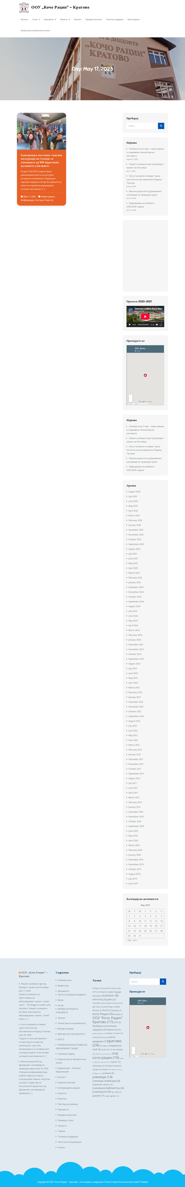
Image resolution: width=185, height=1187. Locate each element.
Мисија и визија (65, 1028)
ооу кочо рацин (105, 1055)
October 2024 (134, 596)
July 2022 (132, 725)
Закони (61, 1017)
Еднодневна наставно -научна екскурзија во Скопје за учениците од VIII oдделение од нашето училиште (41, 160)
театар (114, 1069)
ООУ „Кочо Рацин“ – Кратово (60, 7)
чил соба (116, 1092)
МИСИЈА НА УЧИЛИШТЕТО (71, 1034)
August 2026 (134, 491)
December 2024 (135, 587)
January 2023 (134, 697)
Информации (27, 200)
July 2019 (132, 878)
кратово (107, 1043)
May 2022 (133, 735)
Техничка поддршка (114, 19)
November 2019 (136, 864)
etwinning (99, 999)
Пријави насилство (94, 19)
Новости (64, 19)
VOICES (107, 1010)
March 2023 (134, 687)
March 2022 (134, 745)
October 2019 (134, 869)
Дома (60, 1000)
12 (151, 921)
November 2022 (136, 706)
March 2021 (134, 797)
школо (98, 1095)
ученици (102, 1077)
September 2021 (136, 773)
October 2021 (134, 768)
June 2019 (133, 883)
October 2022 (134, 711)
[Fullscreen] (161, 324)
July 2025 (132, 553)
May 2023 (133, 678)
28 (161, 931)
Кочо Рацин (102, 1014)
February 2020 (135, 850)
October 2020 (134, 821)
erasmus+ (110, 995)
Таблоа (61, 1131)
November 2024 (136, 592)
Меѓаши (118, 1014)
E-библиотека (64, 980)
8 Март (96, 988)
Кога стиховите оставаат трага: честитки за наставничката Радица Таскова (144, 179)
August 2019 (134, 874)
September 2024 (136, 601)
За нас (35, 19)
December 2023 (135, 644)
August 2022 (134, 721)
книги (96, 1037)
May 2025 (133, 563)
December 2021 (135, 759)
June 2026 (133, 501)
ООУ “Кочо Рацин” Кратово (107, 1019)
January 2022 (134, 754)
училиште (101, 1092)
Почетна (24, 19)
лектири (104, 1046)
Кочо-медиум (133, 19)
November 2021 (136, 764)
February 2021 (135, 802)
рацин (106, 1069)
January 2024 (134, 639)
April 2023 (133, 682)
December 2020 (135, 811)
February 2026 (135, 520)
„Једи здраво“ (112, 1096)
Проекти (62, 1125)
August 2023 (134, 663)
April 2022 (133, 740)
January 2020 (134, 854)
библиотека (113, 1029)
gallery (111, 999)
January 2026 (134, 525)
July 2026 (132, 496)
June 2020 (133, 831)
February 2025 (135, 577)
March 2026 (134, 515)
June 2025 (133, 558)
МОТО (61, 1039)
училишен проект (102, 1084)
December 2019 (135, 859)
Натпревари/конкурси (69, 1088)
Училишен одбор (66, 1053)
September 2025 (136, 544)
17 (140, 926)
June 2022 (133, 730)
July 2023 (132, 668)
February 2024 (135, 635)
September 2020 (136, 826)
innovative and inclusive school (106, 1003)
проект (116, 1061)
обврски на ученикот (103, 1054)
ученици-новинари (106, 1080)
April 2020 (133, 840)
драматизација (98, 1033)
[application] (145, 316)
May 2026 (133, 506)
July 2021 (132, 783)
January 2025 (134, 582)
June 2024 (133, 616)
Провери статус (65, 1120)
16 (135, 926)
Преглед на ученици (68, 1104)
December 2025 (135, 529)
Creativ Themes (140, 1182)
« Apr (128, 940)
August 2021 (134, 778)
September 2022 (136, 716)
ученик (108, 1073)
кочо (105, 1037)
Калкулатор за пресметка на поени (35, 30)
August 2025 (134, 549)
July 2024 (132, 611)
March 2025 (134, 572)
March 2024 (134, 630)
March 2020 (134, 845)
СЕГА (117, 1022)
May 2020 (133, 835)
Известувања (48, 196)
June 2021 (133, 788)
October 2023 (134, 654)
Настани (39, 200)
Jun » (135, 940)
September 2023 (136, 659)
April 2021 (133, 792)
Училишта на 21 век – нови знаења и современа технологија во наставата (145, 152)
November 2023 (136, 649)
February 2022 (135, 749)
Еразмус (117, 1010)
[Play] (129, 324)
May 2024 (133, 620)
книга (119, 1033)
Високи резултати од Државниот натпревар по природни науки (32, 1065)
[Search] (161, 126)
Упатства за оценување (69, 1142)
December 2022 (135, 702)
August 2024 (134, 606)
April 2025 (133, 568)
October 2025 (134, 539)
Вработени (63, 985)
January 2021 (134, 807)
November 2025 (136, 534)
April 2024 (133, 625)
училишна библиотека (108, 1088)
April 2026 (133, 510)
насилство (106, 1049)
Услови (61, 1147)
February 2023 (135, 692)
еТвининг (110, 1033)
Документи (49, 19)
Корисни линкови (66, 1082)
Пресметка (63, 1109)
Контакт (77, 19)
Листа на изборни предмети (72, 994)
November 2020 (136, 816)
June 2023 (133, 673)
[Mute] (157, 324)
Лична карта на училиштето (72, 1023)
